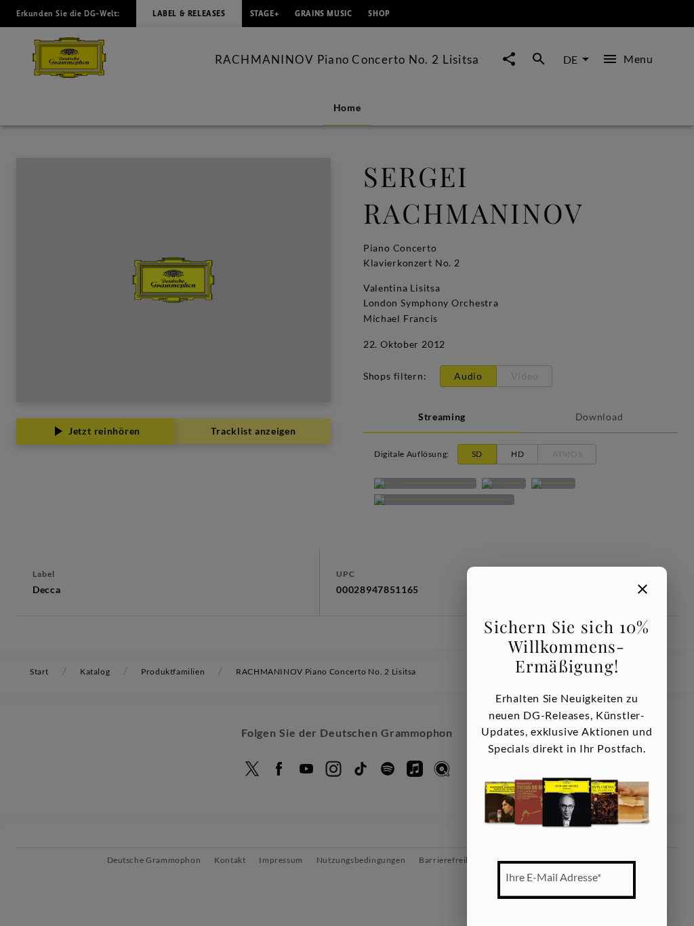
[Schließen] (642, 589)
